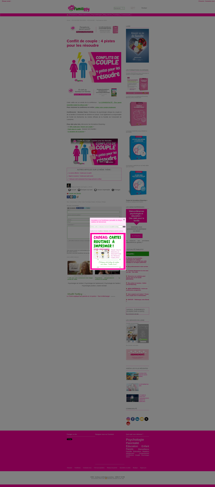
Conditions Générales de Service (106, 231)
